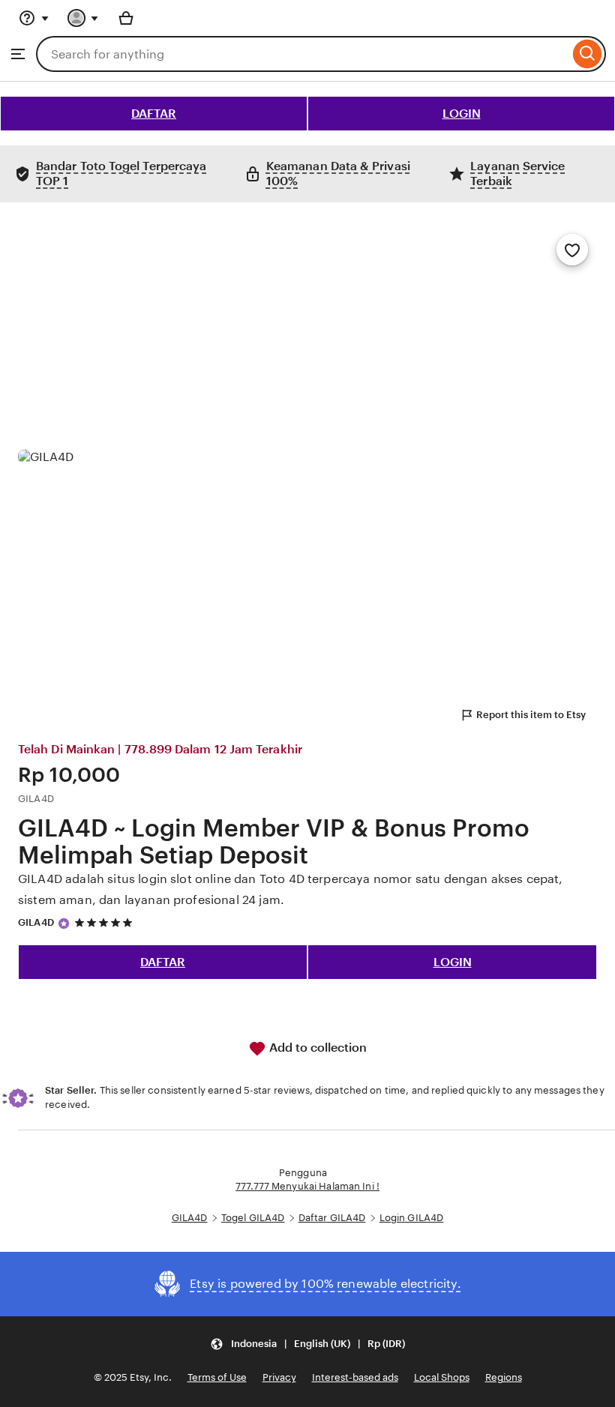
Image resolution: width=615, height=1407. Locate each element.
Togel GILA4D (253, 1217)
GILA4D (36, 922)
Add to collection (316, 1047)
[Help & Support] (33, 18)
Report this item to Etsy (531, 714)
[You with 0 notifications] (83, 18)
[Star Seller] (63, 923)
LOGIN (461, 113)
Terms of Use (217, 1377)
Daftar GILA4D (332, 1217)
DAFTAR (153, 113)
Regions (503, 1377)
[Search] (587, 54)
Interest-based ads (355, 1377)
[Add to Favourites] (572, 249)
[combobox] (302, 54)
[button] (307, 1344)
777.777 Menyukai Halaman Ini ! (308, 1186)
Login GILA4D (412, 1217)
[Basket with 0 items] (126, 18)
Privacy (279, 1377)
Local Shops (442, 1377)
